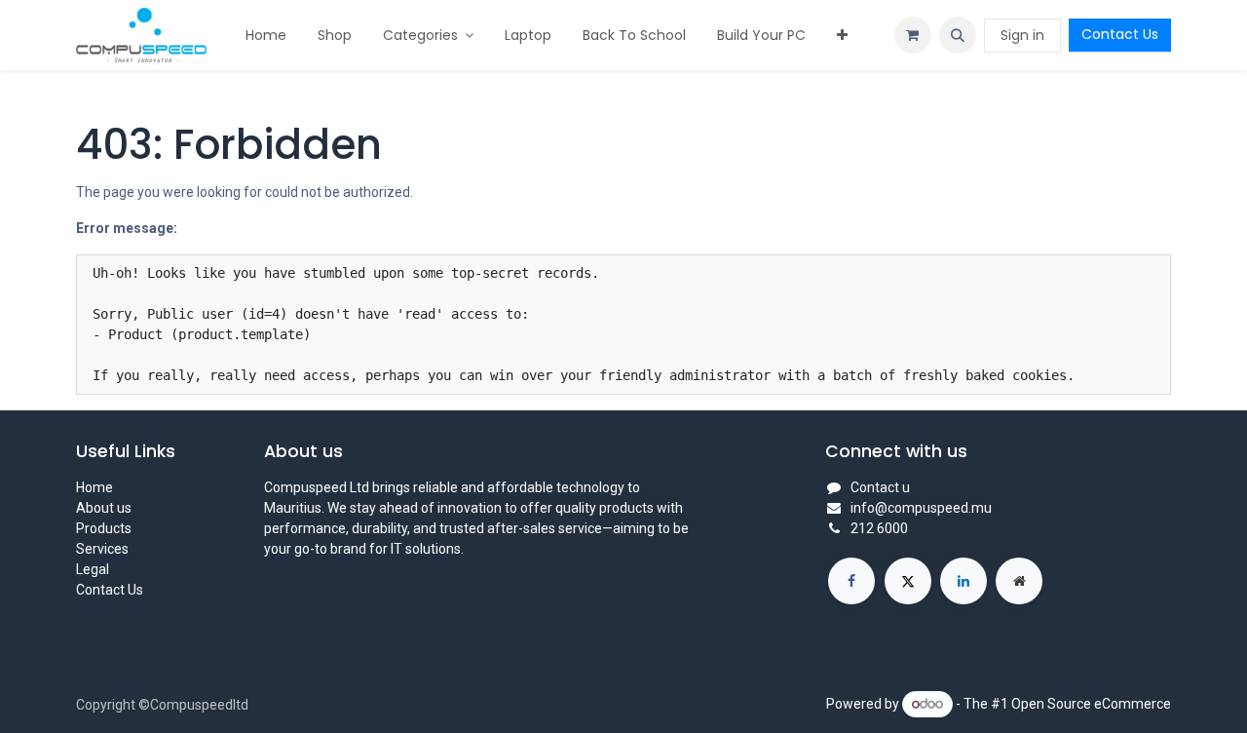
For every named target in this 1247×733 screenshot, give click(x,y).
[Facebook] (851, 581)
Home (94, 487)
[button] (957, 35)
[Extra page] (1019, 581)
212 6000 (879, 528)
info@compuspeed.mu (921, 508)
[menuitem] (266, 36)
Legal (92, 569)
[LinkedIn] (963, 581)
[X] (908, 581)
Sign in (1022, 35)
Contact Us (1119, 34)
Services (102, 549)
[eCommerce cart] (912, 35)
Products (104, 528)
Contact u (880, 487)
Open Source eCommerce (1091, 704)
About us (104, 508)
